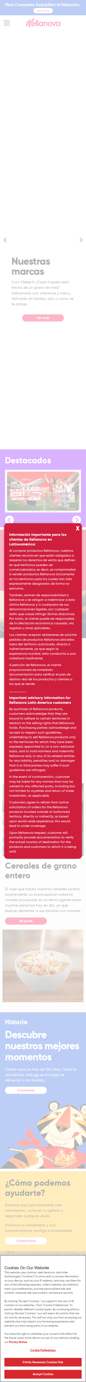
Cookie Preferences (43, 1350)
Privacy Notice (18, 1342)
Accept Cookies (43, 1374)
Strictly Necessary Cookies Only (43, 1362)
